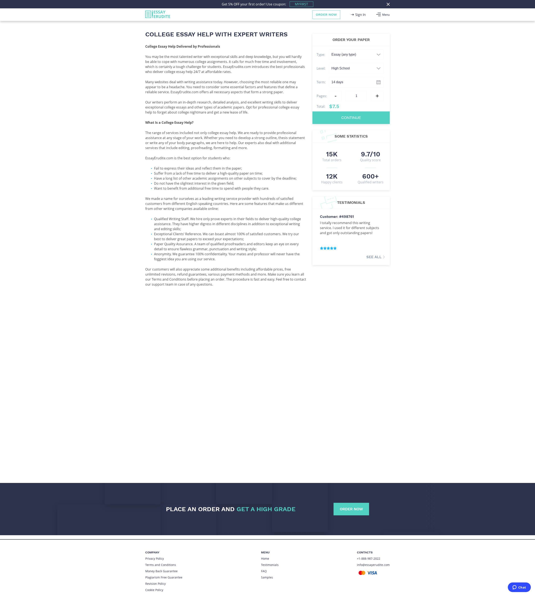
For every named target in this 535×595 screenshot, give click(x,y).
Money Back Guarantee (161, 571)
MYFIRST (301, 4)
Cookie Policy (154, 590)
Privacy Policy (154, 559)
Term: (321, 82)
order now (326, 15)
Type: (321, 54)
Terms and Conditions (160, 565)
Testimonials (270, 565)
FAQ (264, 571)
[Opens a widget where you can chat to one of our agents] (519, 587)
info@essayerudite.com (373, 565)
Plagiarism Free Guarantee (163, 577)
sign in (360, 14)
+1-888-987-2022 (368, 559)
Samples (267, 577)
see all (374, 257)
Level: (321, 68)
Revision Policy (155, 584)
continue (351, 118)
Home (265, 559)
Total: (328, 106)
